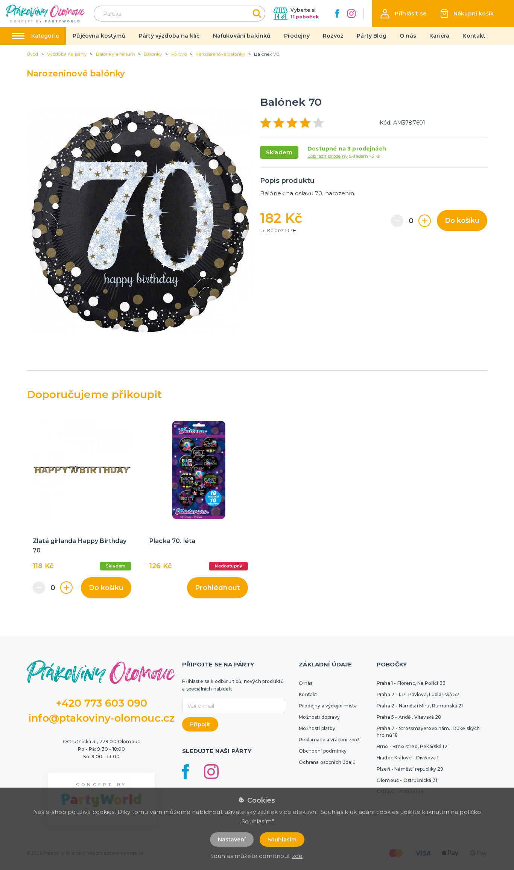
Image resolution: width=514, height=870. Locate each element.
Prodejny (297, 35)
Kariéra (439, 35)
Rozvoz (333, 35)
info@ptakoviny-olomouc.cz (101, 718)
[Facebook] (337, 13)
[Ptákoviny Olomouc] (45, 13)
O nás (408, 35)
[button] (403, 14)
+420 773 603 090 (102, 703)
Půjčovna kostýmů (99, 35)
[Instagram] (351, 13)
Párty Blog (371, 35)
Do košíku (462, 220)
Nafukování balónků (242, 35)
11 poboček (304, 17)
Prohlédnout (217, 588)
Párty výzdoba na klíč (169, 35)
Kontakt (473, 35)
